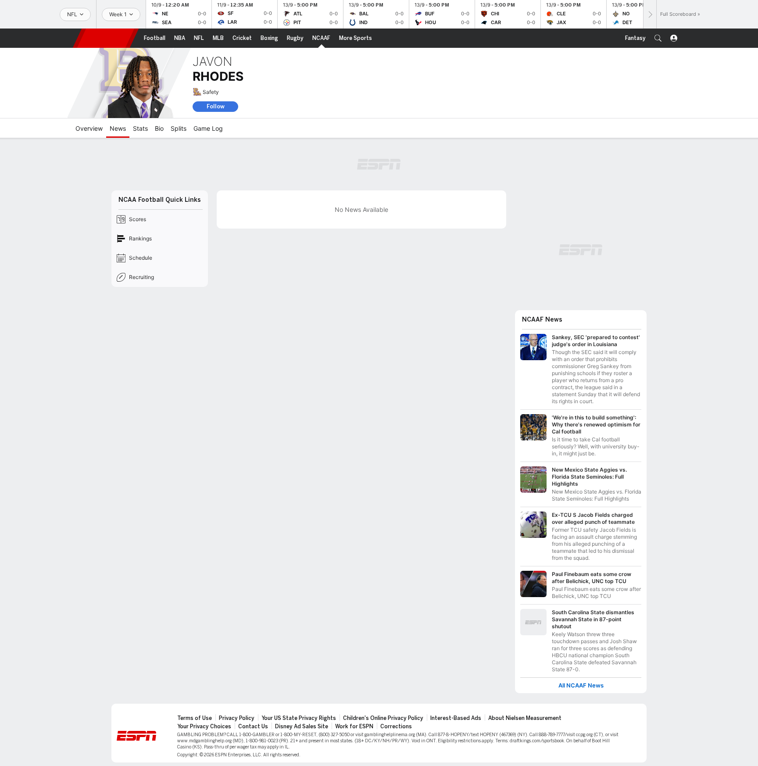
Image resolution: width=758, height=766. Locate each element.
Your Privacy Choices (204, 726)
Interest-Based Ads (455, 718)
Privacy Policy (236, 718)
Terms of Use (194, 718)
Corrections (396, 726)
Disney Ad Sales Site (301, 726)
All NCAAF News (581, 685)
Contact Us (253, 726)
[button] (657, 38)
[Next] (649, 14)
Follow (216, 106)
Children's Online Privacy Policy (383, 718)
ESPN (106, 38)
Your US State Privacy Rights (298, 718)
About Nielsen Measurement (524, 718)
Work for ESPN (354, 726)
